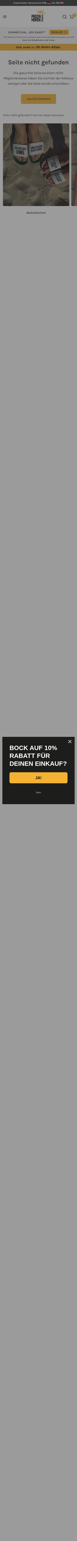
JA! (38, 778)
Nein (38, 792)
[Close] (70, 741)
